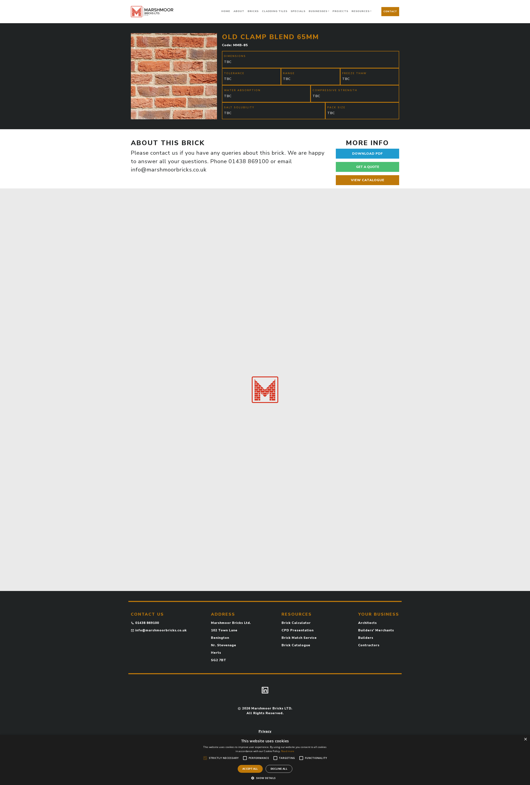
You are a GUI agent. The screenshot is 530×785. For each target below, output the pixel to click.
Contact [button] (390, 11)
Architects (367, 623)
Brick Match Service (299, 637)
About (239, 11)
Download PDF (367, 153)
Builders (365, 637)
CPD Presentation (298, 630)
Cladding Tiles (274, 11)
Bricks (253, 11)
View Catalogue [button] (367, 180)
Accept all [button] (250, 769)
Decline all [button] (279, 769)
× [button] (525, 739)
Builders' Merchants (376, 630)
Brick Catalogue (296, 645)
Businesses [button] (318, 11)
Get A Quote (367, 167)
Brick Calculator (296, 623)
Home (225, 11)
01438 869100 (147, 623)
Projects (340, 11)
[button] (265, 778)
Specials (298, 11)
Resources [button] (361, 11)
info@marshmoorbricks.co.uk (161, 630)
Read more (287, 751)
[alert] (265, 760)
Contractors (368, 645)
